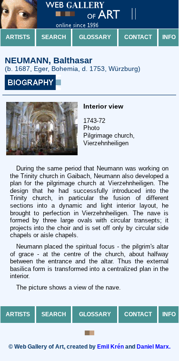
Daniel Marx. (153, 346)
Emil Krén (110, 346)
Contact (138, 37)
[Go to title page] (76, 26)
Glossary (95, 37)
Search (53, 37)
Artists (18, 37)
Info (169, 37)
